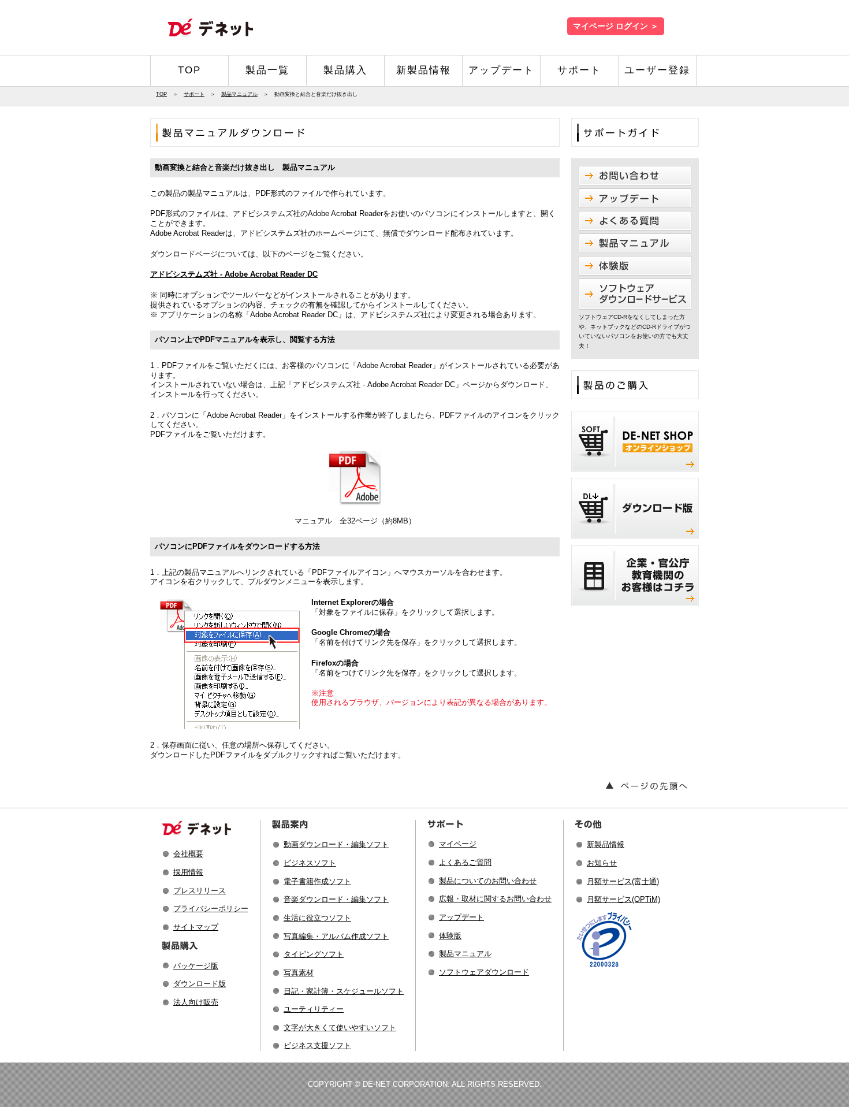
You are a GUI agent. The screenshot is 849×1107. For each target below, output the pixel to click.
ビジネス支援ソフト (317, 1045)
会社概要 (188, 853)
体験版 (450, 935)
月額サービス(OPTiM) (623, 899)
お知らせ (602, 863)
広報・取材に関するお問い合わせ (495, 898)
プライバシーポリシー (210, 908)
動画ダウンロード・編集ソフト (336, 844)
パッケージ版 (195, 965)
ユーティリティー (314, 1009)
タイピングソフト (314, 954)
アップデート (501, 70)
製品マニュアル (239, 94)
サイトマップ (195, 927)
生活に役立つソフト (317, 917)
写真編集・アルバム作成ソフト (336, 936)
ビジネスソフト (310, 863)
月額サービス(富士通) (623, 881)
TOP (189, 70)
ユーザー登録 (657, 70)
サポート (579, 70)
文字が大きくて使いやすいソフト (340, 1027)
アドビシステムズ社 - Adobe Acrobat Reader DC (234, 274)
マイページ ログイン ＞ (615, 26)
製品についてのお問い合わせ (488, 880)
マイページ (457, 843)
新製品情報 (423, 70)
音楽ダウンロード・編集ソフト (336, 899)
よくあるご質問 (465, 862)
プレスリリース (199, 890)
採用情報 (188, 872)
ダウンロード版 (199, 983)
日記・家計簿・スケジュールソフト (344, 991)
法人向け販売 (195, 1002)
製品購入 (345, 70)
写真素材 (299, 972)
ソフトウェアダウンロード (484, 972)
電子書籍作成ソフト (317, 881)
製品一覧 (267, 70)
